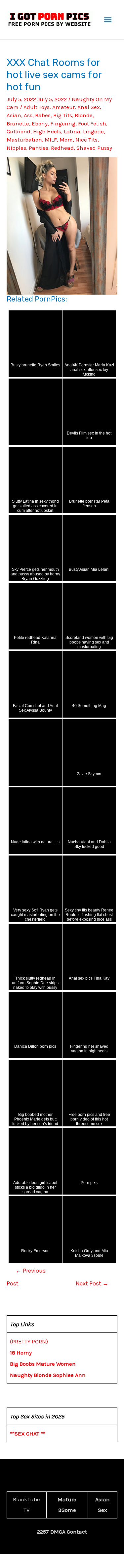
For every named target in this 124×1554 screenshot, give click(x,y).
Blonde (84, 115)
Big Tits (62, 115)
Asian (14, 115)
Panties (38, 148)
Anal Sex (88, 107)
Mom (66, 139)
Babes (43, 115)
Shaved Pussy (94, 148)
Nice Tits (86, 139)
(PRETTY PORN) (29, 1341)
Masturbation (24, 139)
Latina (72, 131)
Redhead (62, 148)
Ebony (40, 123)
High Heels (47, 131)
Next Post (92, 1283)
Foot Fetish (92, 123)
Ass (28, 115)
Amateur (63, 107)
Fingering (62, 123)
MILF (51, 139)
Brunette (18, 123)
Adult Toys (36, 107)
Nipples (16, 148)
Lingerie (93, 131)
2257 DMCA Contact (62, 1531)
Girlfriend (18, 131)
